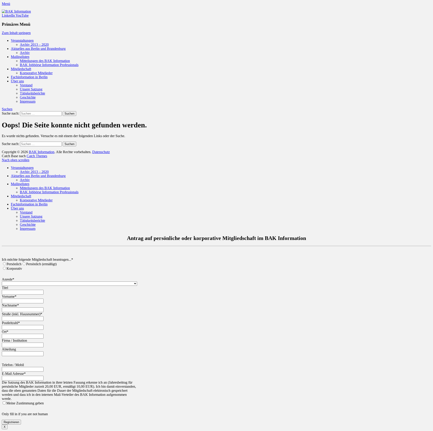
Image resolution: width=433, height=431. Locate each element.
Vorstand (26, 85)
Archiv (25, 53)
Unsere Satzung (31, 89)
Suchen (7, 109)
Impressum (27, 101)
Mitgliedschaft (21, 69)
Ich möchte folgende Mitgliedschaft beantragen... (37, 259)
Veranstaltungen (22, 40)
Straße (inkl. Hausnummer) (22, 314)
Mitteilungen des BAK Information (45, 61)
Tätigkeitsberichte (32, 93)
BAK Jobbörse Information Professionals (49, 65)
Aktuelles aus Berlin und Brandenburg (38, 49)
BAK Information (41, 152)
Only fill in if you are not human (25, 414)
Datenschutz (101, 152)
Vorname (9, 296)
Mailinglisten (20, 57)
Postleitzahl (11, 323)
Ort (5, 332)
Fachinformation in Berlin (29, 77)
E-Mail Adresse (14, 374)
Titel (5, 288)
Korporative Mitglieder (36, 73)
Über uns (17, 81)
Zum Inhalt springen (16, 33)
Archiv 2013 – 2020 (34, 44)
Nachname (10, 305)
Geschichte (28, 97)
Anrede (8, 279)
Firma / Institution (14, 340)
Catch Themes (37, 156)
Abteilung (9, 349)
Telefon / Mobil (13, 365)
